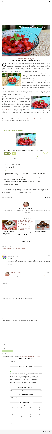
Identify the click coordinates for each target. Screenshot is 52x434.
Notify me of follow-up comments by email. (12, 344)
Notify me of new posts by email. (9, 348)
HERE (20, 114)
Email (3, 307)
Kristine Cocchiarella (8, 197)
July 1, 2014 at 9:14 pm (6, 246)
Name (3, 301)
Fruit (25, 58)
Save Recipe (7, 153)
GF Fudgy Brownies (40, 231)
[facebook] (45, 431)
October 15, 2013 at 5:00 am (7, 285)
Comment (4, 323)
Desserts (20, 58)
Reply (48, 255)
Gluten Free (30, 58)
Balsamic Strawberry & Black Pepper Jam (32, 118)
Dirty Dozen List (7, 109)
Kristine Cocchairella (17, 272)
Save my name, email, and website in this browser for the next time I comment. (20, 320)
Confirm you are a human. (9, 353)
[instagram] (47, 431)
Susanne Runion (12, 255)
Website (4, 313)
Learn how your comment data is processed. (30, 356)
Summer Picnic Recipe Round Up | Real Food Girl (13, 248)
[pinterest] (49, 431)
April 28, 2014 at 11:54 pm (13, 256)
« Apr (11, 423)
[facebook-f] (43, 431)
